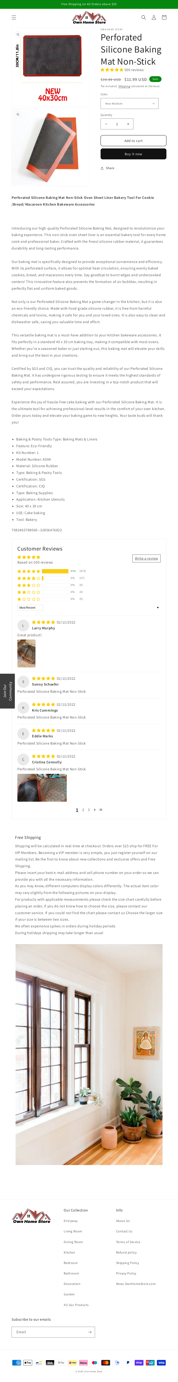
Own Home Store (93, 1371)
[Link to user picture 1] (26, 653)
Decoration (72, 1284)
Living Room (73, 1231)
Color (104, 94)
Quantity (106, 115)
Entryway (70, 1221)
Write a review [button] (146, 558)
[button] (14, 17)
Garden (69, 1294)
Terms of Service (128, 1242)
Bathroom (71, 1273)
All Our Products (76, 1305)
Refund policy (126, 1252)
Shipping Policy (127, 1263)
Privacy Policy (126, 1273)
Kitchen (69, 1252)
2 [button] (83, 809)
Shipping (124, 86)
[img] (44, 622)
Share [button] (110, 168)
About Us (123, 1221)
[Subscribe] (90, 1332)
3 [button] (89, 809)
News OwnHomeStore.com (136, 1284)
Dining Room (73, 1242)
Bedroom (71, 1263)
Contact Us (124, 1231)
